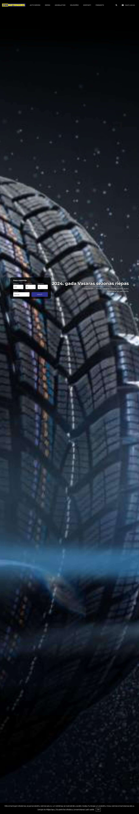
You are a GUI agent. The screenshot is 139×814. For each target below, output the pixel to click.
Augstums (28, 283)
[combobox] (18, 287)
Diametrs (41, 283)
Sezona (15, 291)
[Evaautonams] (13, 5)
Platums (16, 283)
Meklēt (39, 294)
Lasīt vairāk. (89, 810)
